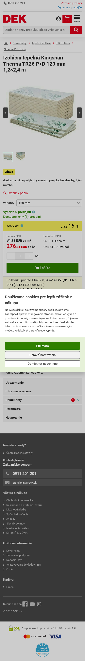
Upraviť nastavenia (42, 355)
